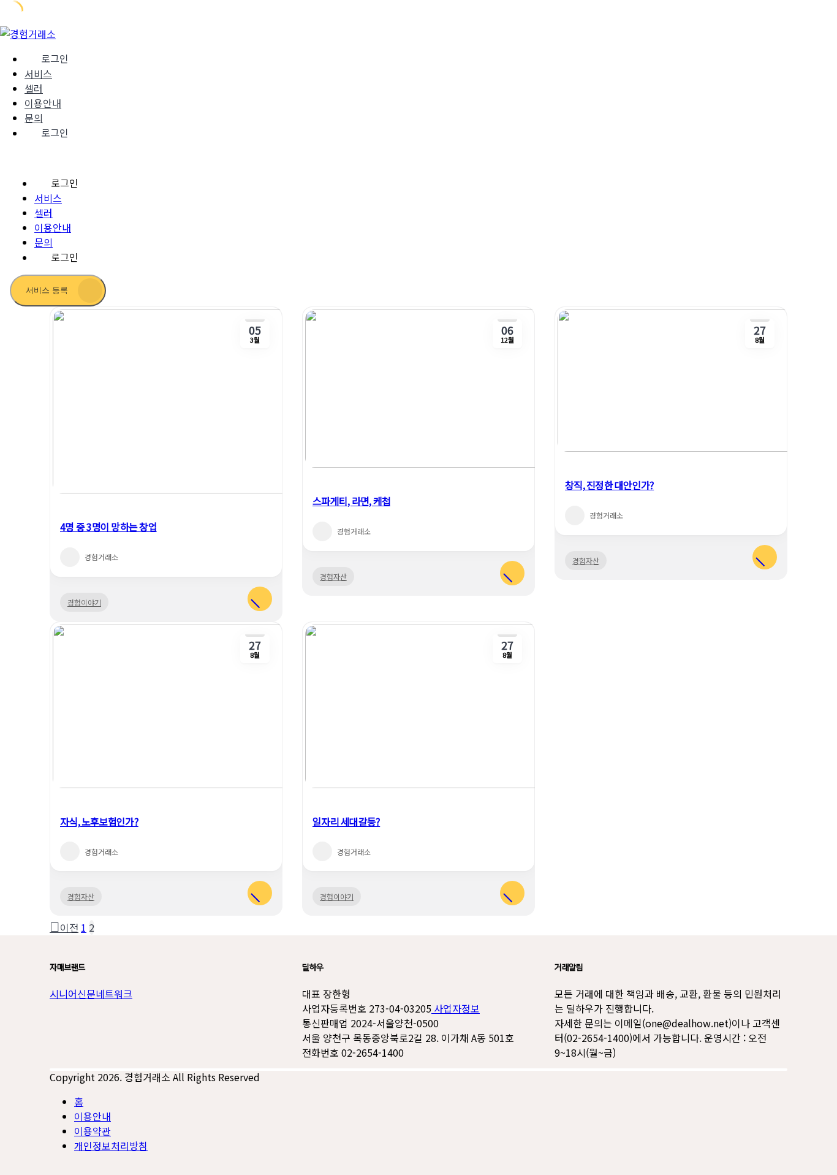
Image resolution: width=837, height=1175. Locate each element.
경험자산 (333, 576)
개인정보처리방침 (111, 1145)
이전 (69, 927)
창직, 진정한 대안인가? (609, 484)
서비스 (38, 73)
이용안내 (43, 103)
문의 (34, 117)
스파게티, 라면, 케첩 (351, 500)
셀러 (34, 88)
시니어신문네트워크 (91, 993)
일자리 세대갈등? (346, 821)
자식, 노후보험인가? (99, 821)
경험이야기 (84, 602)
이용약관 (92, 1131)
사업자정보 (455, 1008)
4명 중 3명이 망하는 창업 (108, 526)
